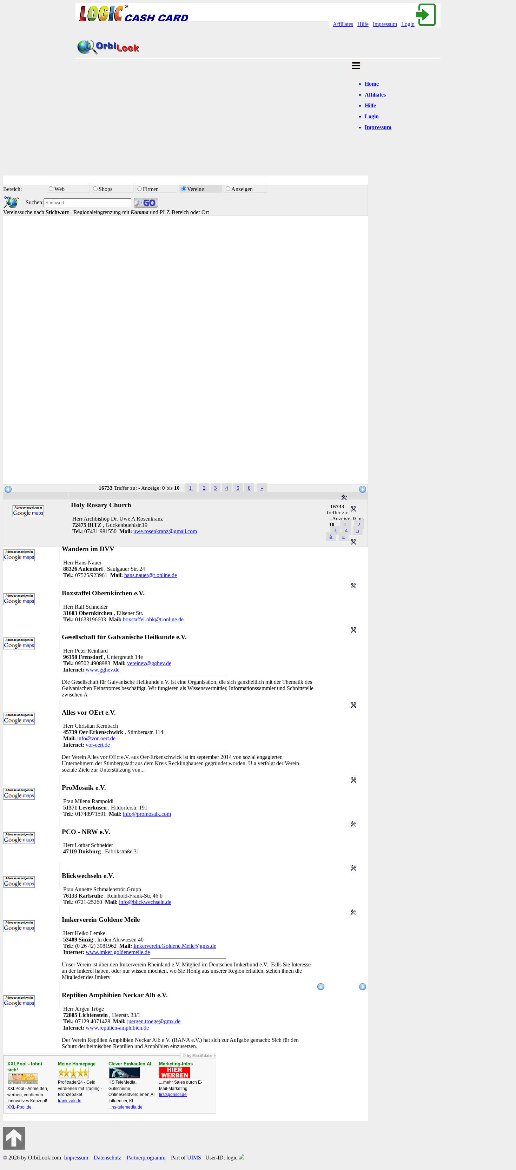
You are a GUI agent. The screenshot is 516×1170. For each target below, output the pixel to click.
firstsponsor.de (173, 1094)
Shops (106, 189)
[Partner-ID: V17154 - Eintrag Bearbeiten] (353, 631)
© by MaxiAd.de (197, 1055)
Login (408, 24)
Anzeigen (242, 189)
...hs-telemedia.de (125, 1107)
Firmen (151, 189)
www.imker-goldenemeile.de (118, 952)
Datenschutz (107, 1158)
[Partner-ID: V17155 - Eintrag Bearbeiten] (353, 586)
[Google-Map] (28, 515)
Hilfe (363, 24)
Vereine (195, 189)
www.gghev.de (102, 670)
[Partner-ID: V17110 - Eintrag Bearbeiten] (353, 913)
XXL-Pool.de (19, 1107)
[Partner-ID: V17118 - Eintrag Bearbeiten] (353, 706)
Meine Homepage (76, 1063)
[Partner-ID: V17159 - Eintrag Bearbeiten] (353, 510)
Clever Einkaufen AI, (130, 1063)
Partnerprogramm (146, 1158)
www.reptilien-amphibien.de (117, 1028)
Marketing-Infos (176, 1063)
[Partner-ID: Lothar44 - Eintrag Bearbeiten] (353, 781)
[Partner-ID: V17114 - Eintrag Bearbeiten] (353, 825)
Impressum (385, 24)
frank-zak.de (69, 1100)
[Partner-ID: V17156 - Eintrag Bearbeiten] (353, 543)
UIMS (194, 1158)
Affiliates (343, 24)
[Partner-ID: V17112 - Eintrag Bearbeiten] (353, 869)
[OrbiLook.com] (108, 54)
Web (60, 189)
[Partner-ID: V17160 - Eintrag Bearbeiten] (344, 498)
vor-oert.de (98, 745)
